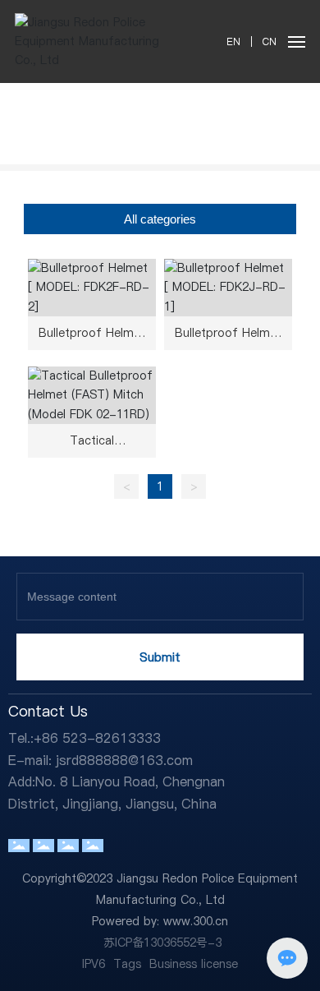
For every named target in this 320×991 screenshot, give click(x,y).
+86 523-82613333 (97, 738)
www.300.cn (195, 921)
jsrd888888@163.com (124, 760)
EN (233, 41)
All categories (160, 219)
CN (268, 41)
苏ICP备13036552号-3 (162, 942)
